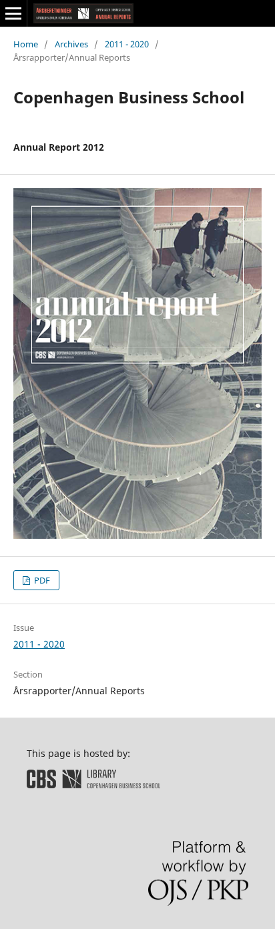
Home (25, 44)
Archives (71, 44)
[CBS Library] (93, 784)
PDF (41, 580)
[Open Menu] (13, 13)
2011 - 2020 (127, 44)
